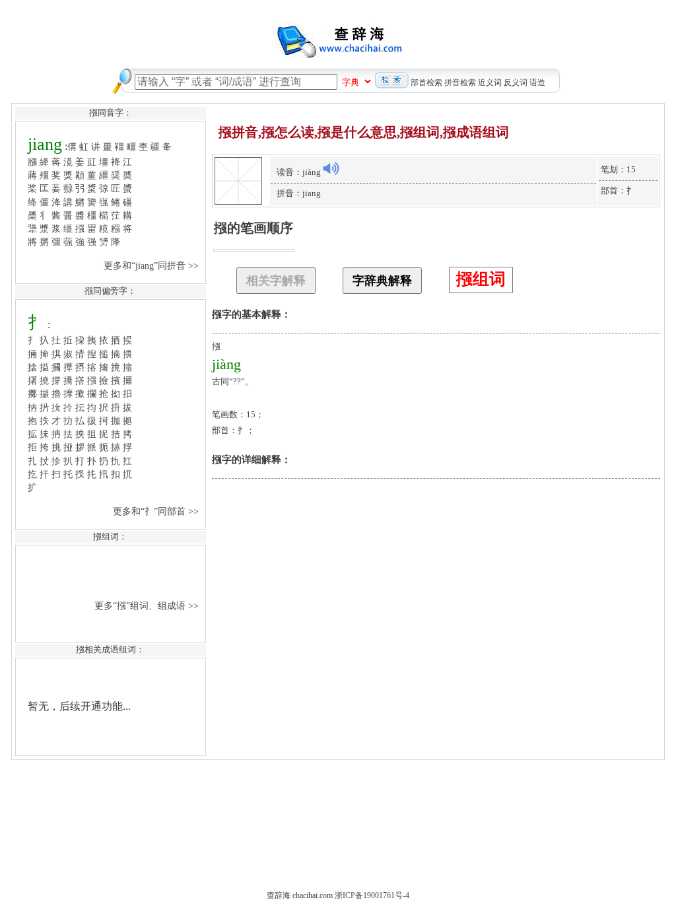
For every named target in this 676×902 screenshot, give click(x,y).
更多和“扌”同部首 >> (157, 511)
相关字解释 (276, 280)
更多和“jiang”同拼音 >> (152, 265)
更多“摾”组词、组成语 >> (147, 605)
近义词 (490, 82)
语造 (537, 82)
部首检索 (426, 82)
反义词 (515, 82)
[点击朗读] (331, 168)
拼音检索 (460, 82)
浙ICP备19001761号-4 (372, 895)
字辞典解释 (382, 280)
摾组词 (481, 279)
